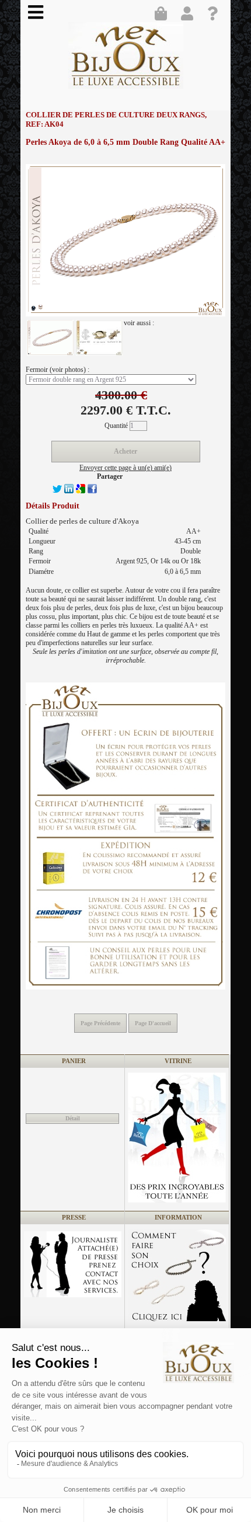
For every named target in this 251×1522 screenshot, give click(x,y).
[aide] (216, 14)
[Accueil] (127, 59)
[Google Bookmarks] (80, 491)
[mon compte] (189, 14)
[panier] (163, 14)
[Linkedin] (69, 491)
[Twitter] (57, 491)
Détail (72, 1118)
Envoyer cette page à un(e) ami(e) (125, 468)
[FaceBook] (92, 491)
